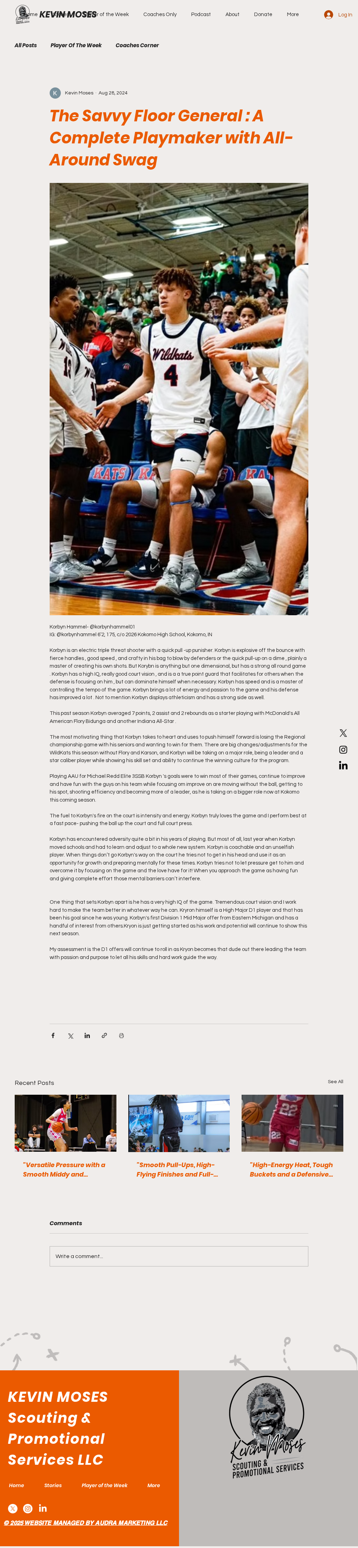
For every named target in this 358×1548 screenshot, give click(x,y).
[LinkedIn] (343, 766)
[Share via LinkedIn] (87, 1035)
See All (335, 1081)
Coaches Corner (137, 45)
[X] (343, 733)
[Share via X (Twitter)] (70, 1035)
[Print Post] (121, 1035)
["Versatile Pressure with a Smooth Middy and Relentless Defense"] (65, 1123)
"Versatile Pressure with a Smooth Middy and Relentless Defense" (64, 1169)
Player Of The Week (76, 45)
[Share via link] (104, 1035)
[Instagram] (343, 749)
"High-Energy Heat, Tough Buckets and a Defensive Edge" (291, 1169)
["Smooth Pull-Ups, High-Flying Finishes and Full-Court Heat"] (179, 1123)
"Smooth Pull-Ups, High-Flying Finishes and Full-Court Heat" (176, 1169)
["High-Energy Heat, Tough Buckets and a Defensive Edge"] (292, 1123)
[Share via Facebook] (53, 1035)
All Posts (26, 45)
